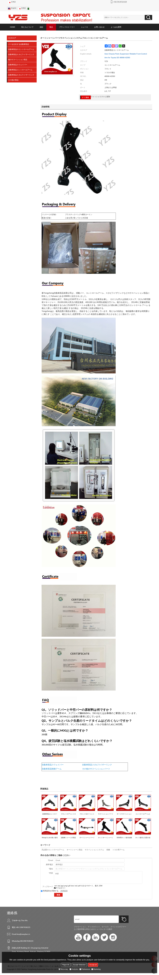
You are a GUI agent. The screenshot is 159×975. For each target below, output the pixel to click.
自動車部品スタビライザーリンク (97, 765)
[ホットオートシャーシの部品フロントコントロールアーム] (106, 826)
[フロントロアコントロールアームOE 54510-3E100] (68, 803)
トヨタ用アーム (118, 850)
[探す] (148, 17)
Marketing (96, 969)
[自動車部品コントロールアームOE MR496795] (50, 803)
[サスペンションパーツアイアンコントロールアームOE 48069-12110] (106, 803)
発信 (58, 895)
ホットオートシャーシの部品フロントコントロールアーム (105, 838)
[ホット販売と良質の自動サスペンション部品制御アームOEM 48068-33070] (143, 826)
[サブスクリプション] (124, 919)
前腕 (108, 850)
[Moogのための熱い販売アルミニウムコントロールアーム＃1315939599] (50, 826)
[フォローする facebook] (87, 937)
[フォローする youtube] (78, 937)
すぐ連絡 (85, 97)
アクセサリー (60, 888)
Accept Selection (79, 965)
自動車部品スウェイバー (53, 765)
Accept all (93, 965)
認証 (41, 27)
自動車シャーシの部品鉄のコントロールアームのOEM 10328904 (68, 838)
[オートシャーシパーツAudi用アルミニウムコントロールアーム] (87, 826)
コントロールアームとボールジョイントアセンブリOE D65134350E (143, 814)
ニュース (84, 27)
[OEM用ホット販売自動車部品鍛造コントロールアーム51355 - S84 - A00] (124, 826)
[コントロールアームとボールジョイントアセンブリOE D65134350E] (143, 803)
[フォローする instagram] (113, 937)
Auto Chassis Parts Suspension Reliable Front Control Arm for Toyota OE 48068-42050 (125, 56)
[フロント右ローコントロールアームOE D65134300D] (87, 803)
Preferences (85, 969)
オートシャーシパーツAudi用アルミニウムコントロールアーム (87, 838)
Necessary (64, 969)
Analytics (75, 969)
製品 (51, 27)
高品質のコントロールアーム (53, 850)
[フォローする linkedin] (95, 937)
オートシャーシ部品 (74, 850)
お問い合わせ (99, 27)
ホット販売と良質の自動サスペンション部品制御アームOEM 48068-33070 (143, 838)
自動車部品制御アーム (52, 769)
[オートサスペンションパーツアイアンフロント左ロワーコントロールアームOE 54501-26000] (124, 803)
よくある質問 (116, 27)
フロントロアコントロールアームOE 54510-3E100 (68, 814)
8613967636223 (26, 941)
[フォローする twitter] (104, 937)
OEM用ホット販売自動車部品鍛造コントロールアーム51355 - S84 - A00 (124, 838)
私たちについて (27, 27)
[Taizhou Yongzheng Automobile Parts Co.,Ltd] (18, 17)
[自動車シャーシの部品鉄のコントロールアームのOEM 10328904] (68, 826)
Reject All (65, 965)
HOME (12, 27)
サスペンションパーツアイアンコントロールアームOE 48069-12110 (106, 814)
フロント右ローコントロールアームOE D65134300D (87, 814)
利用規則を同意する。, (55, 891)
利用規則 (64, 891)
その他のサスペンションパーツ (96, 769)
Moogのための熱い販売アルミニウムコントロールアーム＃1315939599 (50, 838)
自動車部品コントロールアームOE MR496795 (50, 814)
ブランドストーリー (67, 27)
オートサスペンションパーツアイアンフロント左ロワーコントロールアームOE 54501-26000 (124, 814)
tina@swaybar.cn (23, 934)
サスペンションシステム (94, 850)
